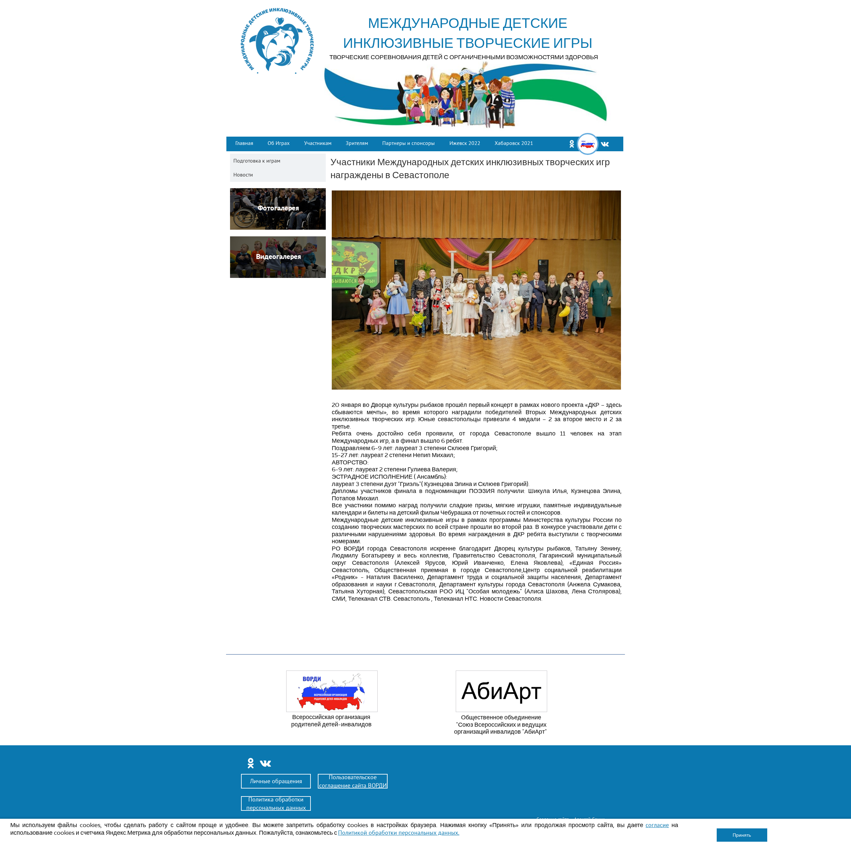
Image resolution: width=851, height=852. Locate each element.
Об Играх (279, 143)
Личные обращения (276, 781)
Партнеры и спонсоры (408, 143)
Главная (244, 143)
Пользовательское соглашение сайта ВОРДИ (353, 781)
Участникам (317, 143)
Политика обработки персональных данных (276, 803)
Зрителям (357, 143)
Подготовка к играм (256, 160)
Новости (243, 174)
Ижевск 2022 (464, 143)
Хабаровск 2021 (514, 143)
